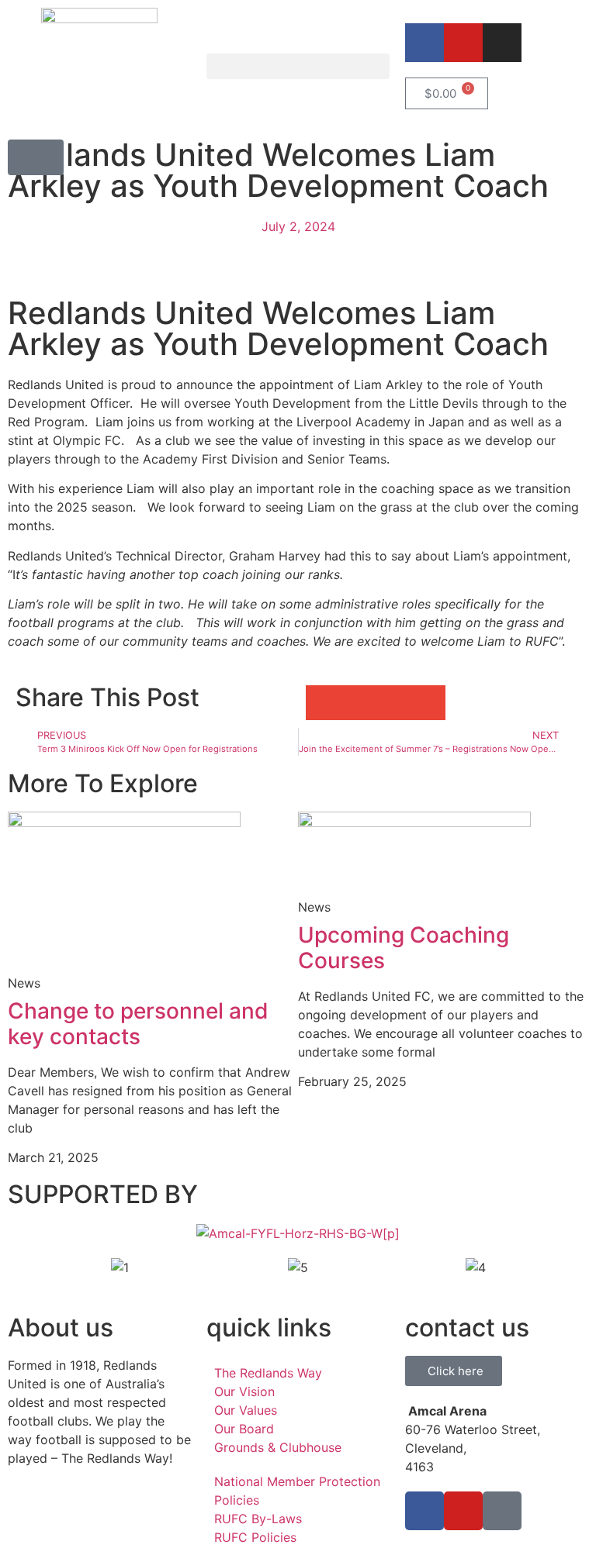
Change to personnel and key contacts (138, 1024)
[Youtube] (463, 42)
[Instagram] (502, 42)
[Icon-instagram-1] (502, 1510)
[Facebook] (424, 42)
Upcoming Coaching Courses (403, 948)
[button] (298, 66)
